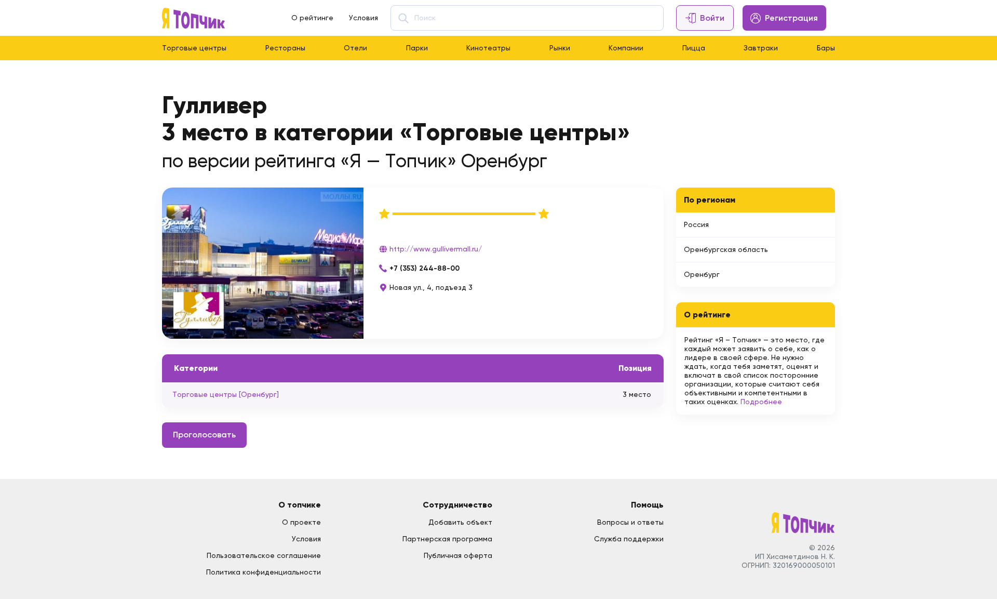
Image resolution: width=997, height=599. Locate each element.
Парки (417, 48)
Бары (826, 48)
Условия (363, 18)
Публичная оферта (458, 555)
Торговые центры (194, 48)
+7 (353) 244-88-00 (424, 268)
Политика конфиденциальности (263, 572)
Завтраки (761, 48)
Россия (696, 224)
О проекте (301, 522)
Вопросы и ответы (630, 522)
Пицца (693, 48)
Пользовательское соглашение (264, 555)
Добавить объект (460, 522)
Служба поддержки (629, 539)
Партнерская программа (447, 539)
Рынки (559, 48)
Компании (626, 48)
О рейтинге (312, 18)
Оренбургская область (726, 249)
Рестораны (285, 48)
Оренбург (702, 274)
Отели (355, 48)
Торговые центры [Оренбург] (225, 394)
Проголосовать (204, 435)
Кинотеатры (488, 48)
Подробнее (761, 401)
